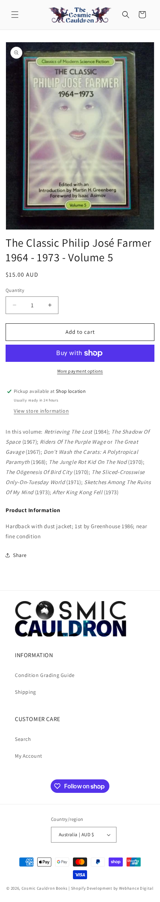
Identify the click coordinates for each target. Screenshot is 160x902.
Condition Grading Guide (45, 675)
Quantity (15, 290)
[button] (15, 14)
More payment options (80, 371)
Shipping (25, 692)
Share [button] (20, 555)
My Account (28, 755)
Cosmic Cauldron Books (45, 888)
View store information (41, 410)
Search (23, 739)
